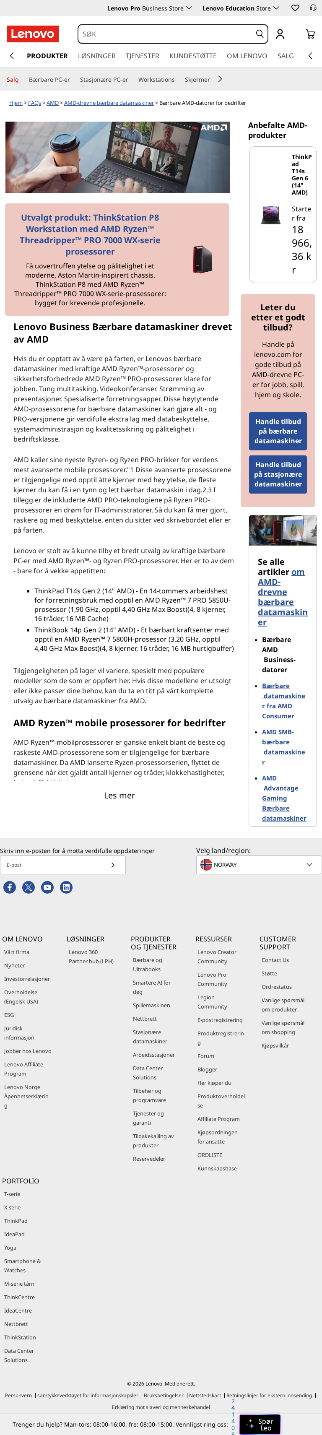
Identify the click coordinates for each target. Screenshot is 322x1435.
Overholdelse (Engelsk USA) (21, 996)
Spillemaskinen (151, 1005)
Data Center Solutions (148, 1072)
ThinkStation (20, 1337)
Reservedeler (149, 1158)
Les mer (119, 795)
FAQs (34, 103)
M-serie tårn (19, 1283)
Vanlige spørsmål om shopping (283, 1027)
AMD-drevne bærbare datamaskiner (109, 103)
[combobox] (165, 34)
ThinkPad (16, 1220)
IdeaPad (14, 1234)
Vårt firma (16, 952)
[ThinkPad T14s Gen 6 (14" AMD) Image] (271, 214)
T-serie (12, 1194)
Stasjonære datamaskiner (150, 1036)
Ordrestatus (277, 986)
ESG (9, 1015)
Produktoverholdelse (221, 1100)
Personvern (18, 1395)
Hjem (16, 103)
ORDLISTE (209, 1155)
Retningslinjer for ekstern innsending (269, 1395)
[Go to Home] (33, 34)
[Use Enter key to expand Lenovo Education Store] (276, 8)
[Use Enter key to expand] (296, 34)
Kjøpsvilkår (275, 1045)
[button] (295, 8)
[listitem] (283, 214)
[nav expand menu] (12, 56)
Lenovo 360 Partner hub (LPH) (91, 956)
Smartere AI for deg (152, 987)
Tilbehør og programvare (149, 1095)
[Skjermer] (213, 79)
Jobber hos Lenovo (28, 1051)
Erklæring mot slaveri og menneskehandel (161, 1407)
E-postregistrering (220, 1020)
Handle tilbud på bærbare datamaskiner (278, 431)
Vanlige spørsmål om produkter (283, 1004)
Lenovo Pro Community (212, 979)
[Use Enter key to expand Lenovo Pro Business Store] (189, 8)
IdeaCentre (18, 1310)
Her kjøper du (214, 1083)
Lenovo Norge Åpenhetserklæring (26, 1096)
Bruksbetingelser (164, 1395)
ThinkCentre (19, 1297)
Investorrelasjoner (27, 979)
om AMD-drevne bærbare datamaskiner (283, 597)
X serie (12, 1207)
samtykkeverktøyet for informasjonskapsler (87, 1395)
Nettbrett (145, 1018)
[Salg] (22, 79)
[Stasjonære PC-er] (131, 79)
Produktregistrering (220, 1037)
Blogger (207, 1069)
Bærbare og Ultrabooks (147, 964)
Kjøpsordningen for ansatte (217, 1136)
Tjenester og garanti (148, 1118)
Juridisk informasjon (19, 1032)
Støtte (269, 973)
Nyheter (14, 965)
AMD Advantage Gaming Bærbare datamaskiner (284, 798)
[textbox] (260, 864)
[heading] (302, 174)
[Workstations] (178, 79)
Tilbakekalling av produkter (153, 1140)
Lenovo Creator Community (216, 956)
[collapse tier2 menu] (220, 79)
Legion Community (212, 1001)
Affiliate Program (218, 1119)
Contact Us (275, 960)
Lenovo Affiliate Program (23, 1069)
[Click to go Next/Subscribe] (113, 865)
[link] (313, 10)
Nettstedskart (205, 1395)
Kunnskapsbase (217, 1168)
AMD (53, 103)
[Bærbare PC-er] (73, 79)
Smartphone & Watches (22, 1265)
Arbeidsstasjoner (154, 1054)
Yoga (10, 1247)
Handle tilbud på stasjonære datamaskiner (278, 474)
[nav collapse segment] (310, 56)
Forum (205, 1056)
